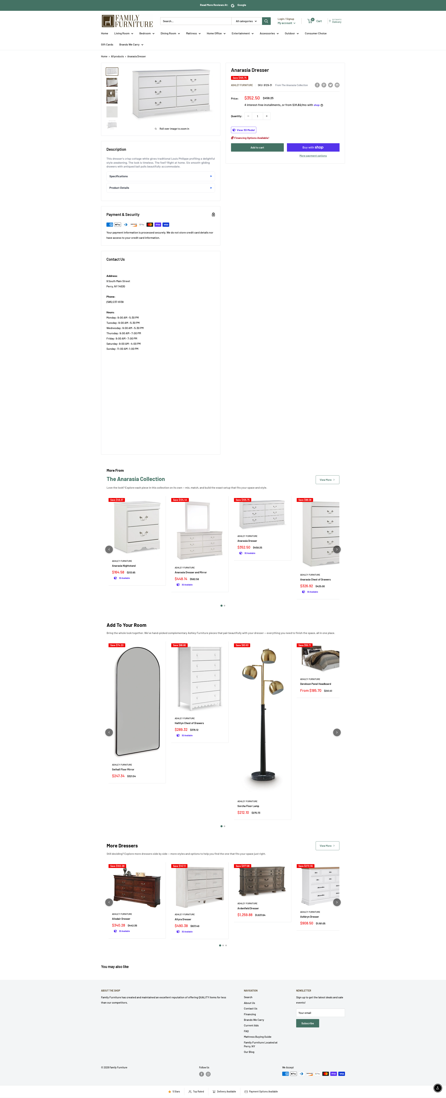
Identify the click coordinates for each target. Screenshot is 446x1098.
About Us (249, 1002)
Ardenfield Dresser (248, 908)
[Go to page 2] (224, 605)
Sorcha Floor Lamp (248, 806)
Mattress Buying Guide (257, 1036)
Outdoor (290, 33)
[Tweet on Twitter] (330, 84)
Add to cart (257, 147)
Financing (250, 1014)
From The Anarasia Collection (291, 85)
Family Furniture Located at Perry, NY (261, 1044)
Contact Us (250, 1008)
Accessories (267, 33)
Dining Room (168, 33)
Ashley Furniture (242, 85)
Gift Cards (107, 44)
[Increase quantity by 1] (266, 116)
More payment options (313, 155)
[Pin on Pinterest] (323, 84)
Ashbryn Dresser (309, 916)
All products (117, 56)
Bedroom (145, 33)
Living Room (121, 33)
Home (104, 33)
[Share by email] (337, 84)
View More (326, 479)
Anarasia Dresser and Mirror (191, 572)
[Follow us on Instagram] (208, 1074)
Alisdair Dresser (121, 918)
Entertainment (241, 33)
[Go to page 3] (226, 945)
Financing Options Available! (251, 137)
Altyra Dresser (183, 919)
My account (285, 23)
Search (248, 997)
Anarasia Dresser (247, 540)
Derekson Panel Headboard (315, 683)
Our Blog (249, 1051)
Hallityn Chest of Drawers (189, 723)
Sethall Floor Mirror (123, 769)
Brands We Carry (129, 44)
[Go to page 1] (222, 606)
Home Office (214, 33)
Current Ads (251, 1025)
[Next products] (337, 549)
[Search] (266, 21)
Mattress (191, 33)
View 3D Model (245, 130)
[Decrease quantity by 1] (248, 116)
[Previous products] (109, 549)
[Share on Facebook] (317, 84)
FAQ (246, 1031)
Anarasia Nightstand (124, 565)
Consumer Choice (316, 33)
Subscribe (307, 1023)
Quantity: (236, 116)
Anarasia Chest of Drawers (315, 579)
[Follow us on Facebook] (201, 1074)
